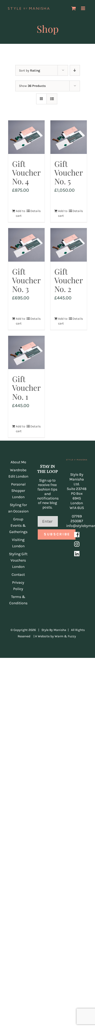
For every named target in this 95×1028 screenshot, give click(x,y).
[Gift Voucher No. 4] (26, 137)
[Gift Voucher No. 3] (26, 245)
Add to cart (20, 213)
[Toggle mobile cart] (73, 8)
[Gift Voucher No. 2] (68, 245)
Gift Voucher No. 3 (26, 280)
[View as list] (52, 99)
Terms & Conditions (18, 600)
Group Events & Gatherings (18, 525)
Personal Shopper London (18, 490)
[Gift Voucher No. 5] (68, 137)
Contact (18, 574)
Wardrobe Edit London (18, 473)
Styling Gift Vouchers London (18, 560)
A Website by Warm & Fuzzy (55, 636)
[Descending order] (75, 70)
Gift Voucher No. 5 (68, 172)
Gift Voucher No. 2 (68, 280)
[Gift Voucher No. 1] (26, 352)
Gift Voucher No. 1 (26, 387)
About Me (18, 462)
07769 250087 (76, 518)
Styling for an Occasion (18, 508)
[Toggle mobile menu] (83, 8)
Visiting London (18, 542)
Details (35, 211)
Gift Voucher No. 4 (26, 172)
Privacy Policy (18, 585)
